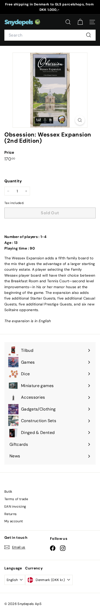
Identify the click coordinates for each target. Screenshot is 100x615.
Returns (10, 514)
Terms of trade (16, 499)
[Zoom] (80, 120)
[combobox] (50, 35)
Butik (8, 491)
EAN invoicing (15, 506)
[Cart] (80, 22)
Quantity (13, 181)
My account (13, 521)
